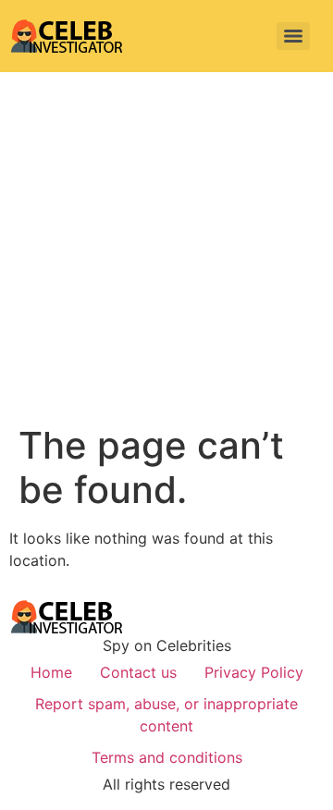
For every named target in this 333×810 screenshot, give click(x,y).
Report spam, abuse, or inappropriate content (166, 714)
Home (51, 672)
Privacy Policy (253, 672)
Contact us (138, 672)
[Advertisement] (166, 247)
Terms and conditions (167, 757)
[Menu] (293, 36)
